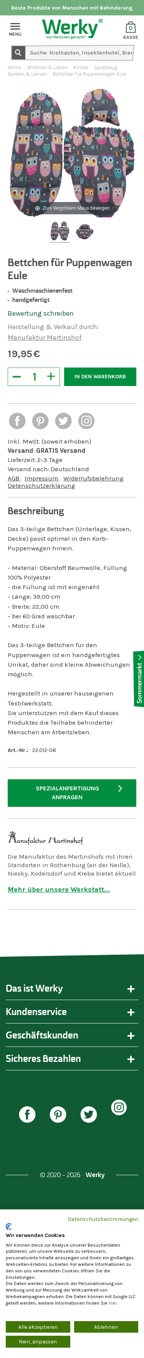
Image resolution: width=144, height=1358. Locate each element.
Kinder (81, 67)
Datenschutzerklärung (41, 485)
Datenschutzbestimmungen (103, 1219)
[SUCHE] (18, 52)
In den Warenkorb (100, 376)
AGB (14, 478)
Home (14, 67)
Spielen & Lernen (27, 74)
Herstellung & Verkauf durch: (53, 327)
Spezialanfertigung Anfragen (67, 793)
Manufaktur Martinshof (45, 337)
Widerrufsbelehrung (93, 478)
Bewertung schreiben (41, 313)
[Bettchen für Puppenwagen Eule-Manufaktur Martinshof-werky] (60, 232)
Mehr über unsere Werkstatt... (59, 889)
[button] (17, 421)
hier (113, 1303)
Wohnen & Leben (47, 67)
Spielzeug (105, 67)
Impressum (42, 478)
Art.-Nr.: (18, 750)
